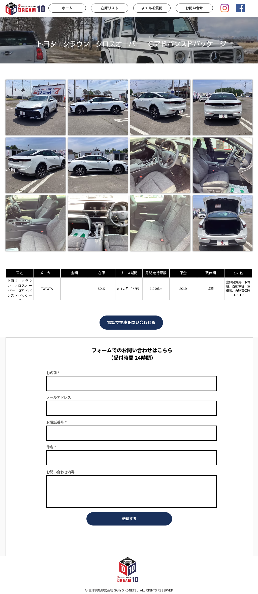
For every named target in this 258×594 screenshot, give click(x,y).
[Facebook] (240, 8)
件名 (49, 447)
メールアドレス (58, 397)
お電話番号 (55, 422)
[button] (36, 107)
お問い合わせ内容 (60, 472)
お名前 (51, 372)
